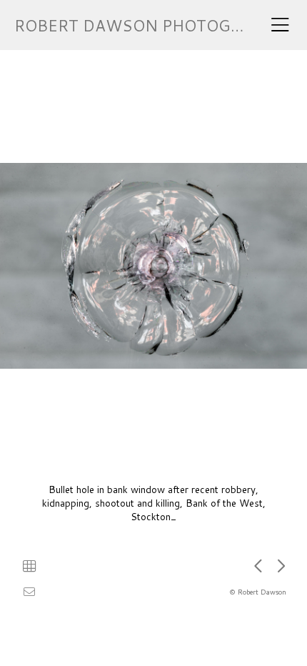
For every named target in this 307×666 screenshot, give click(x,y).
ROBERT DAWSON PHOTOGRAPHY (148, 25)
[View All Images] (29, 566)
